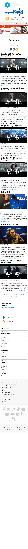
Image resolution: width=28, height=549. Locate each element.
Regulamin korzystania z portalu (15, 427)
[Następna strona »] (23, 294)
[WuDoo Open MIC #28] (13, 135)
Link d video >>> (15, 258)
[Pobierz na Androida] (12, 412)
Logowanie (5, 397)
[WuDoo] (14, 29)
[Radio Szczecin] (14, 12)
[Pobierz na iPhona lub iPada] (17, 412)
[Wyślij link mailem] (16, 49)
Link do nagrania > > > (18, 121)
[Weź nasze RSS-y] (14, 417)
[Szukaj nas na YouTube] (7, 412)
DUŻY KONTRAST (6, 401)
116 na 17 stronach (14, 296)
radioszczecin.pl (6, 389)
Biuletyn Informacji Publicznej (9, 394)
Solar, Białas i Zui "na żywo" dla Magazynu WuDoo (11, 55)
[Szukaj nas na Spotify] (23, 407)
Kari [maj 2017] (5, 192)
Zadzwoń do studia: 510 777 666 (10, 382)
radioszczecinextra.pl (7, 390)
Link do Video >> (13, 189)
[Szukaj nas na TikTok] (18, 407)
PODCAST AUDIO (9, 317)
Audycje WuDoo (6, 303)
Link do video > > (4, 85)
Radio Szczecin (5, 34)
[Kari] (13, 201)
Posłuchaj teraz (6, 396)
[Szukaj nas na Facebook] (4, 407)
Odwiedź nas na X (13, 23)
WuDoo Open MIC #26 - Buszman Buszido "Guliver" (11, 262)
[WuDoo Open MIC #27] (13, 169)
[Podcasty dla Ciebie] (22, 412)
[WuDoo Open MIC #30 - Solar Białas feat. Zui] (13, 65)
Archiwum (14, 40)
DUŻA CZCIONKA (6, 399)
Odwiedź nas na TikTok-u (17, 23)
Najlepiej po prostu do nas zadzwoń (9, 23)
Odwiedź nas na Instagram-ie (15, 23)
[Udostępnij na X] (14, 49)
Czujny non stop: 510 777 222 (9, 384)
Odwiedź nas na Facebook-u (11, 23)
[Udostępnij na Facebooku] (11, 49)
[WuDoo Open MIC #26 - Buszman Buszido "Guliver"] (13, 271)
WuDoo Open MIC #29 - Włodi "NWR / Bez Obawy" (13, 89)
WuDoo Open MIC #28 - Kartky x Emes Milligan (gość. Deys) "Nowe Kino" (13, 125)
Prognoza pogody (7, 387)
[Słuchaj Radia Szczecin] (7, 5)
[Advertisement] (14, 448)
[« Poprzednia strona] (4, 294)
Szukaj (23, 23)
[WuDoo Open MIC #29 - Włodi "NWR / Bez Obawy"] (13, 99)
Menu (26, 23)
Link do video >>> (20, 290)
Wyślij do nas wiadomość (21, 23)
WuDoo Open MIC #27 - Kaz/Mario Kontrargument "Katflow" (11, 159)
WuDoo (11, 34)
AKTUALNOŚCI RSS (9, 321)
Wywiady (4, 305)
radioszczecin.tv (6, 392)
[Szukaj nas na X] (8, 407)
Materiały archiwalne (18, 34)
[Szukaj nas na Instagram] (13, 407)
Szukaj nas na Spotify (19, 23)
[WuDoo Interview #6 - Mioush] (13, 235)
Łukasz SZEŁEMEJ (14, 45)
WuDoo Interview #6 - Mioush (10, 224)
